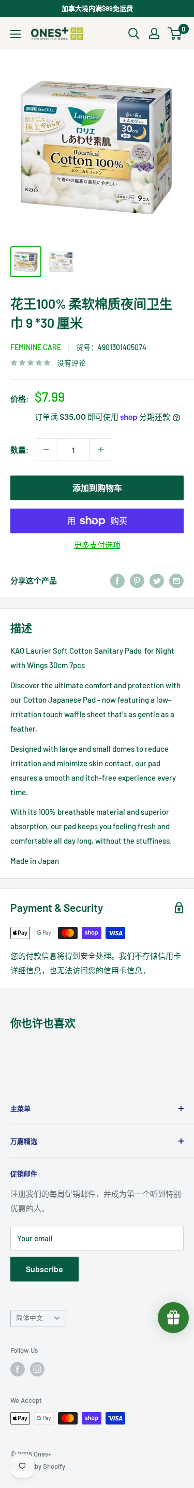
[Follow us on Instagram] (37, 1369)
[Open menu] (15, 34)
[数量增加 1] (101, 450)
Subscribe (44, 1269)
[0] (175, 33)
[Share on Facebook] (117, 580)
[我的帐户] (154, 33)
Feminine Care (35, 347)
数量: (19, 449)
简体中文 (29, 1317)
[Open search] (134, 33)
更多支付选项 (97, 544)
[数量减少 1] (46, 450)
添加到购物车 (97, 488)
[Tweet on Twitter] (157, 580)
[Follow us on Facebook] (17, 1369)
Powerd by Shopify (37, 1466)
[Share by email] (176, 580)
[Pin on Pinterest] (137, 580)
